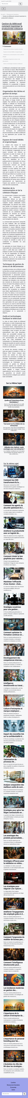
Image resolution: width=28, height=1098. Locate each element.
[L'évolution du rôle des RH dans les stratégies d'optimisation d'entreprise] (14, 1056)
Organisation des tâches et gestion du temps (13, 49)
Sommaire (7, 46)
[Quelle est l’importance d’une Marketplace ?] (14, 392)
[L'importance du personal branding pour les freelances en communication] (14, 1030)
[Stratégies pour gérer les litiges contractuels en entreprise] (14, 802)
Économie (13, 1087)
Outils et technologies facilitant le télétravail (12, 63)
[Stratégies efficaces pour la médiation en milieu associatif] (14, 852)
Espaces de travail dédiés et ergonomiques (12, 51)
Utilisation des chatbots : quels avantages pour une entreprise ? (14, 448)
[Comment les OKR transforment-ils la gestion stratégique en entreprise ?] (14, 472)
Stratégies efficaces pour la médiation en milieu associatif (14, 863)
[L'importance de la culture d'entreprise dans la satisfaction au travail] (14, 1005)
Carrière (13, 1082)
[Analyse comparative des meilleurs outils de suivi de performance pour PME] (14, 776)
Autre (13, 1089)
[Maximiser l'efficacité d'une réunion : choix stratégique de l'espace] (14, 573)
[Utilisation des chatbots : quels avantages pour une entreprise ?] (14, 439)
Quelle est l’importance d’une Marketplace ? (14, 401)
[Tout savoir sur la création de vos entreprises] (14, 416)
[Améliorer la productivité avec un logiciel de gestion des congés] (14, 522)
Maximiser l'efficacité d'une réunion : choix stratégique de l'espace (13, 584)
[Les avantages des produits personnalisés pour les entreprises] (14, 827)
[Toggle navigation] (3, 8)
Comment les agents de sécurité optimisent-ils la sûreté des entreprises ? (14, 507)
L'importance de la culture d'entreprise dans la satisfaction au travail (14, 1015)
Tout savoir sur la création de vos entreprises (14, 424)
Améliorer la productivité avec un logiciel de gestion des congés (14, 533)
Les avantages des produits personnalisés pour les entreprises (13, 838)
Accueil (3, 14)
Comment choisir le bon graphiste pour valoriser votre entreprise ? (13, 558)
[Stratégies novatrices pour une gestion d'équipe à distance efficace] (14, 599)
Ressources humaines (13, 14)
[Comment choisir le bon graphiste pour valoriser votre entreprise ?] (14, 548)
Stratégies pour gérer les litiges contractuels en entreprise (14, 812)
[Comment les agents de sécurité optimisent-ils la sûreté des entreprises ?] (14, 497)
